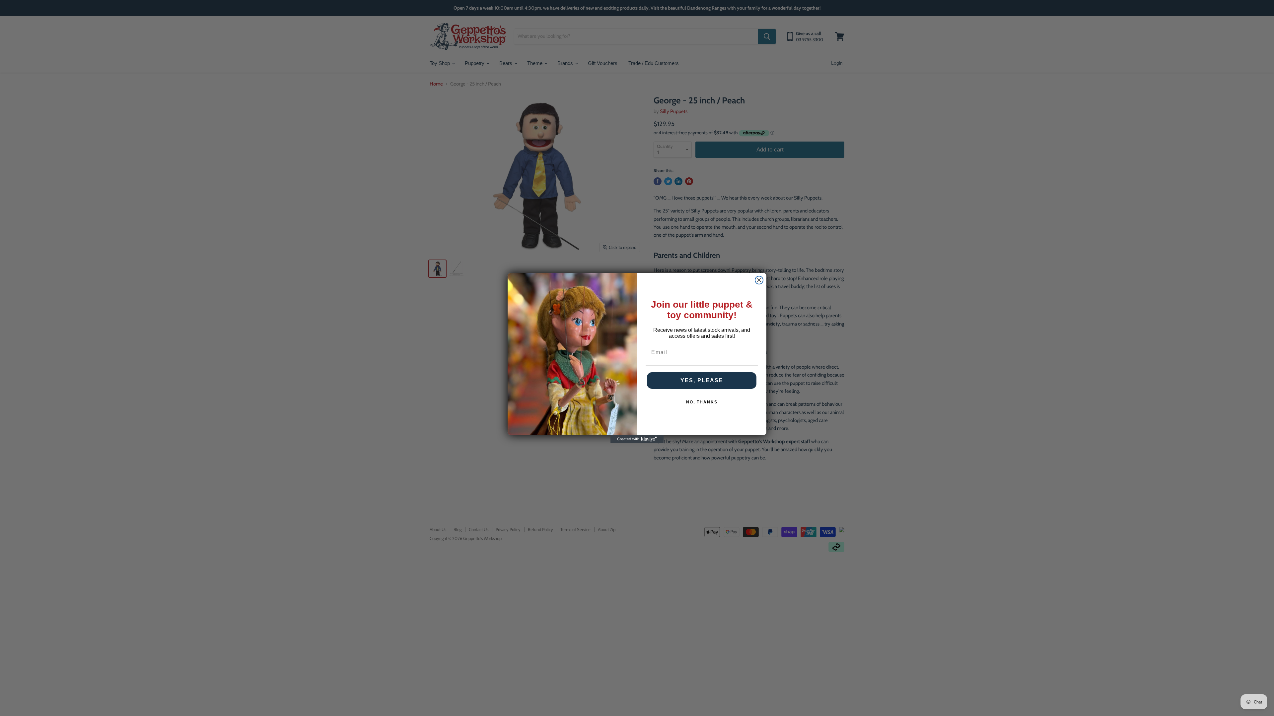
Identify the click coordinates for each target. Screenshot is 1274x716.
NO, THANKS (702, 402)
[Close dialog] (759, 280)
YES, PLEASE (701, 380)
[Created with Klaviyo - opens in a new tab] (637, 439)
